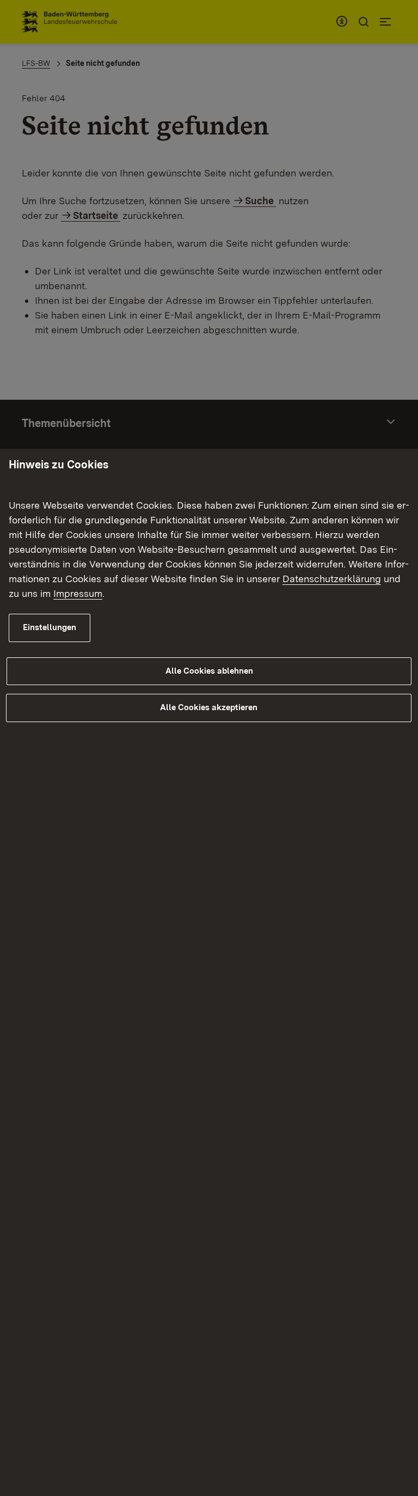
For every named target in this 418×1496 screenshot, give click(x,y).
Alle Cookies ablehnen (209, 671)
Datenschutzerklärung (331, 578)
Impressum (77, 593)
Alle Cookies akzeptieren (208, 707)
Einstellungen (49, 627)
